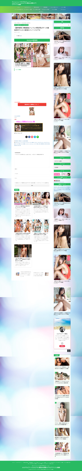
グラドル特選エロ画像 (36, 9)
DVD (16, 142)
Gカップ (18, 142)
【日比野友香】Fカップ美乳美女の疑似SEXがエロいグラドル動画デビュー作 (62, 455)
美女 (18, 145)
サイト (16, 178)
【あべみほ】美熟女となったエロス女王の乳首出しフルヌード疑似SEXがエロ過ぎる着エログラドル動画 (22, 259)
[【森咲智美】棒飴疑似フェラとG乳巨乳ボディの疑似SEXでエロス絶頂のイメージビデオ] (35, 137)
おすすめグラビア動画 (45, 9)
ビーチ (35, 143)
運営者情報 (45, 7)
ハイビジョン (31, 143)
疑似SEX (15, 145)
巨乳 (40, 143)
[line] (38, 137)
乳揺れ (37, 143)
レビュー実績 (63, 7)
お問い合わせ (41, 11)
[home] (62, 343)
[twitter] (26, 137)
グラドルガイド (63, 9)
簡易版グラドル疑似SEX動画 (23, 140)
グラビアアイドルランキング (59, 181)
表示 (21, 35)
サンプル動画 (23, 143)
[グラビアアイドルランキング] (57, 180)
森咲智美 (16, 140)
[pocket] (32, 137)
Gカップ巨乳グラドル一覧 (26, 121)
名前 (16, 168)
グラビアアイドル (40, 142)
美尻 (20, 145)
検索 (68, 350)
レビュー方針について (54, 7)
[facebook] (29, 137)
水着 (45, 143)
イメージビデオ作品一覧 (19, 9)
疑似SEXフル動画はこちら (31, 104)
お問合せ (62, 346)
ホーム (19, 7)
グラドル (27, 142)
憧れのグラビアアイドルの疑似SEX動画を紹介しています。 (41, 465)
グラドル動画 (31, 142)
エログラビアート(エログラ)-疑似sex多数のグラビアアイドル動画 (41, 467)
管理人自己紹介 (36, 7)
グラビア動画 (18, 143)
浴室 (47, 143)
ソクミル (27, 143)
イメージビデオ (23, 142)
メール (16, 173)
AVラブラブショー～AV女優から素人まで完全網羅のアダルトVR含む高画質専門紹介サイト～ (62, 189)
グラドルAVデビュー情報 (27, 9)
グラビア (35, 142)
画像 (49, 143)
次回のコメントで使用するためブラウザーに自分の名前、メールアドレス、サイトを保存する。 (32, 182)
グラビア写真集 (54, 9)
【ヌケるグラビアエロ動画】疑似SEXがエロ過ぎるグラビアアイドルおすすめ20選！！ (62, 397)
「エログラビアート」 (27, 7)
